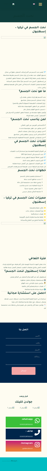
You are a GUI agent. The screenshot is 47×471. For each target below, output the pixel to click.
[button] (4, 408)
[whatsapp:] (37, 420)
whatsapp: (27, 419)
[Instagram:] (37, 444)
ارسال (23, 371)
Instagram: (27, 443)
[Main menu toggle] (40, 4)
